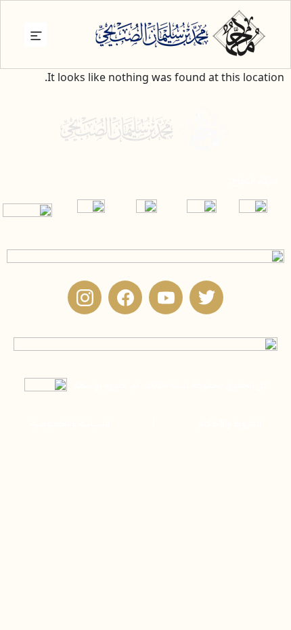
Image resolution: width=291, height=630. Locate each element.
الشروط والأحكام (229, 423)
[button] (35, 34)
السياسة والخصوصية (70, 423)
